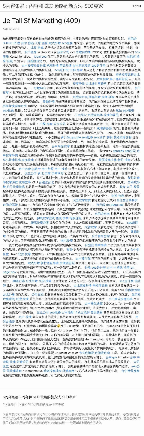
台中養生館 (83, 258)
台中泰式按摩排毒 (121, 299)
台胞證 (132, 38)
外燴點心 (40, 88)
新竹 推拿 (124, 160)
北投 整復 (117, 196)
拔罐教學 (25, 182)
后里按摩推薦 (16, 187)
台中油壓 (68, 312)
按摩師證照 (67, 263)
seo (96, 137)
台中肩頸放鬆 (82, 65)
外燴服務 (68, 371)
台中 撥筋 (27, 43)
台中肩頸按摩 (61, 146)
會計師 (65, 137)
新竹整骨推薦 (50, 263)
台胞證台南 (80, 97)
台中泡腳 (25, 169)
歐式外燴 (55, 43)
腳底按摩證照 (46, 218)
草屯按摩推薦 (12, 160)
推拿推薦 (101, 245)
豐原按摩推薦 (108, 160)
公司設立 (38, 294)
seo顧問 (132, 222)
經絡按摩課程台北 (128, 74)
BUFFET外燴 (11, 43)
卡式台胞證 (82, 312)
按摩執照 (58, 173)
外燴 (88, 267)
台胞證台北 (34, 61)
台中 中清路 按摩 (118, 267)
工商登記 (81, 115)
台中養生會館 (101, 236)
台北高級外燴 (83, 285)
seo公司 (130, 151)
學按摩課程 (10, 182)
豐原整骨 (97, 312)
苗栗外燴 (66, 65)
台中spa (111, 357)
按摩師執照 (111, 115)
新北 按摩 (44, 173)
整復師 (100, 204)
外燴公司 (23, 362)
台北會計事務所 (96, 83)
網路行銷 (19, 281)
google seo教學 (82, 137)
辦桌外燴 (95, 97)
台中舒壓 (48, 169)
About (137, 6)
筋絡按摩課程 (123, 137)
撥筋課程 (76, 218)
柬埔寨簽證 (104, 128)
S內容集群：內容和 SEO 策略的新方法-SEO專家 (53, 6)
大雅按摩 (91, 227)
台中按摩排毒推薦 (34, 65)
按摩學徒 (79, 83)
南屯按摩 (67, 240)
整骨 (70, 249)
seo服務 (67, 43)
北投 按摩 (24, 254)
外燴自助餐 (83, 52)
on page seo (115, 204)
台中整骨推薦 (130, 371)
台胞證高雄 (95, 115)
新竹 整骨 (106, 137)
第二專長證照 (119, 79)
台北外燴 (32, 281)
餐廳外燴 (49, 101)
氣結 (119, 110)
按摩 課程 (108, 97)
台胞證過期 (132, 290)
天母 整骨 (41, 43)
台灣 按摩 (22, 299)
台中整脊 (31, 52)
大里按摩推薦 (82, 200)
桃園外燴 (53, 65)
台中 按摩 (25, 317)
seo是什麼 (99, 65)
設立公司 (63, 52)
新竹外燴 (134, 178)
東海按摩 (28, 160)
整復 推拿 (62, 218)
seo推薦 (8, 110)
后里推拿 (103, 79)
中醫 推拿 (46, 124)
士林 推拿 (76, 70)
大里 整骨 (133, 187)
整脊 (123, 187)
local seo (40, 56)
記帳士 (36, 169)
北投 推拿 (37, 47)
